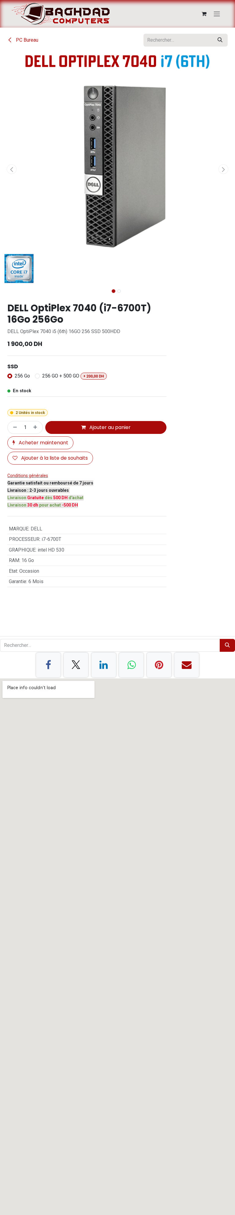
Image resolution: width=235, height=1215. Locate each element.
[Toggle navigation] (217, 13)
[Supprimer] (14, 427)
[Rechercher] (220, 40)
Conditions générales (27, 475)
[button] (12, 169)
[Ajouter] (36, 427)
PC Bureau (26, 40)
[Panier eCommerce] (204, 13)
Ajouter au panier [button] (109, 427)
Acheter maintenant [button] (42, 442)
